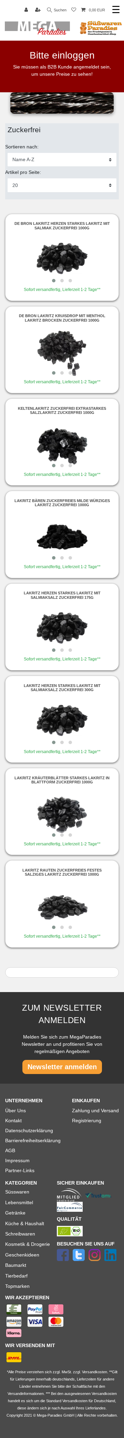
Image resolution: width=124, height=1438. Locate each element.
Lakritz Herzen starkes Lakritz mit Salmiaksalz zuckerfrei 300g (62, 688)
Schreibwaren (20, 1234)
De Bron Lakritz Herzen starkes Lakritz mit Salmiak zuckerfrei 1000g (62, 225)
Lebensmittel (19, 1202)
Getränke (15, 1213)
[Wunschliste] (74, 10)
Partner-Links (19, 1170)
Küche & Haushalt (24, 1223)
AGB (10, 1150)
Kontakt (13, 1120)
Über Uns (15, 1110)
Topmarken (17, 1286)
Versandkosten (74, 1401)
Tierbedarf (16, 1276)
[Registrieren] (38, 10)
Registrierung (86, 1120)
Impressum (17, 1160)
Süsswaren (17, 1192)
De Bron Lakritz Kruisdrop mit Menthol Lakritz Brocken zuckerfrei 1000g (62, 318)
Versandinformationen (26, 1394)
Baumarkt (15, 1265)
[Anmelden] (27, 10)
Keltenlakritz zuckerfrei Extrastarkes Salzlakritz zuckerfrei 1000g (62, 410)
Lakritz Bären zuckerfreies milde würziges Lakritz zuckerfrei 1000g (62, 503)
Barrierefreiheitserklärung (33, 1140)
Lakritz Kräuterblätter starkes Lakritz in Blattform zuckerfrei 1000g (62, 780)
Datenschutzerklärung (29, 1130)
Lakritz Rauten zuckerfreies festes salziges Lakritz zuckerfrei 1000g (62, 872)
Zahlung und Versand (95, 1110)
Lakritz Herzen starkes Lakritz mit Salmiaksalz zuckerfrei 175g (62, 595)
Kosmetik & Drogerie (27, 1244)
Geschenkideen (22, 1255)
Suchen (59, 10)
